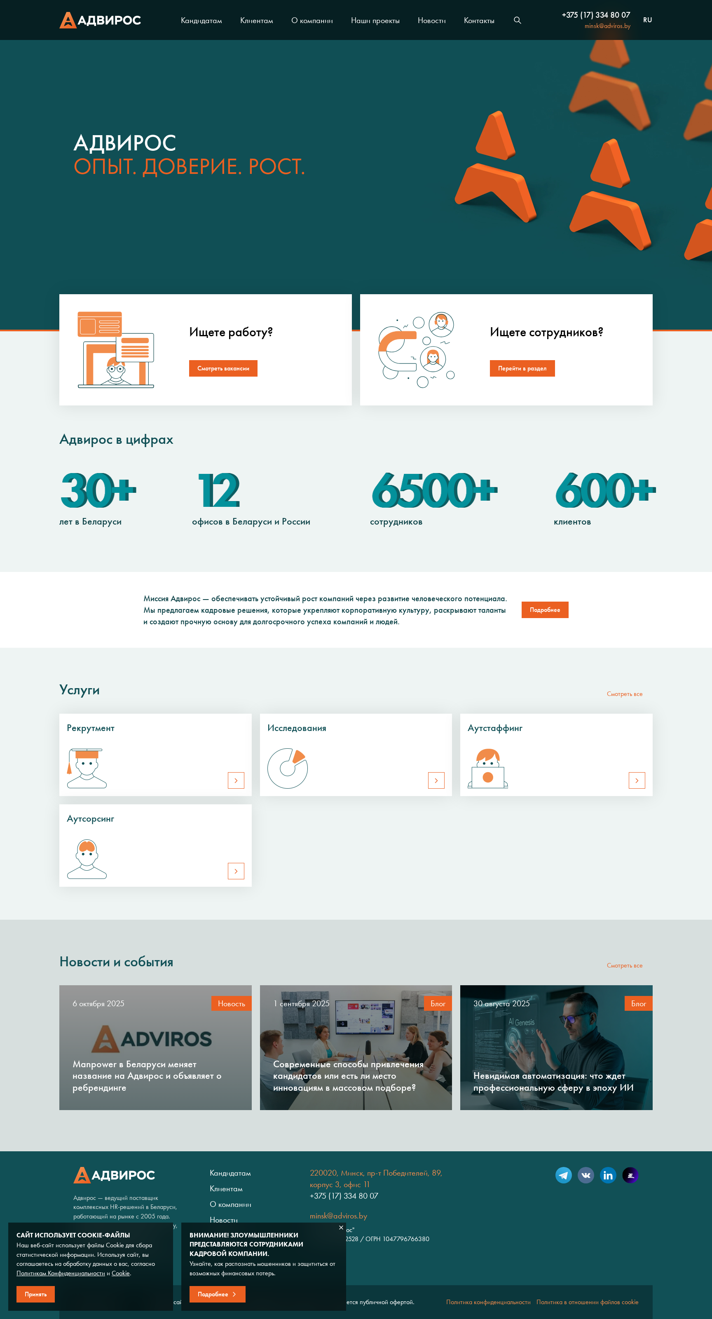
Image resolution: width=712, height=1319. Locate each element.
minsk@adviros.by (607, 26)
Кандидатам (201, 20)
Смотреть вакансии (223, 368)
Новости (432, 20)
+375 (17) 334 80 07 (596, 15)
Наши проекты (375, 20)
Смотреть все (625, 694)
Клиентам (256, 20)
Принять (36, 1294)
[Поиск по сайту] (517, 20)
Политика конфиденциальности (488, 1302)
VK (586, 1175)
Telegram (563, 1175)
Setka (630, 1175)
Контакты (479, 20)
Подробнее (545, 610)
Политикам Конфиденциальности (60, 1273)
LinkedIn (608, 1175)
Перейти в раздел (522, 368)
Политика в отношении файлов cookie (587, 1302)
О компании (312, 20)
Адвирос (100, 20)
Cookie (121, 1273)
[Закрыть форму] (341, 1227)
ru (647, 20)
